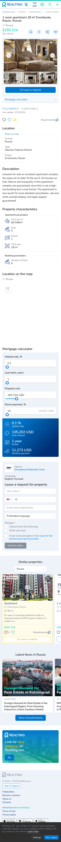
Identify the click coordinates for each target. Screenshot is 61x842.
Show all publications (31, 717)
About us (6, 798)
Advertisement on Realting (16, 807)
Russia (22, 11)
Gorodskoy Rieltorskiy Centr (30, 469)
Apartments (35, 11)
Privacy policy (9, 814)
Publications (8, 791)
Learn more (33, 831)
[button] (26, 4)
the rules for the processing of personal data (31, 537)
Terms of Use (8, 811)
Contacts (6, 802)
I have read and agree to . (31, 537)
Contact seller (15, 545)
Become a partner (11, 795)
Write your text (17, 530)
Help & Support (11, 785)
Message (10, 522)
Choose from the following (23, 526)
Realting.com (8, 11)
